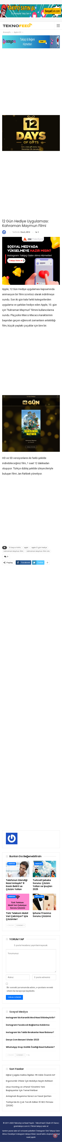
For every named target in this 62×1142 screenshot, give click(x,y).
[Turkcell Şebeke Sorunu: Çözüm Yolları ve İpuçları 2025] (44, 869)
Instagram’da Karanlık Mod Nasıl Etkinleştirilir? (30, 1017)
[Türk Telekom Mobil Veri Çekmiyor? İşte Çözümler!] (17, 902)
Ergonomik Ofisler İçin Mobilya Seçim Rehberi (29, 1080)
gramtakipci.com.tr (21, 1126)
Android (11, 864)
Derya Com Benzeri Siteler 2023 (22, 1039)
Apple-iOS (39, 896)
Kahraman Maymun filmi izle (38, 551)
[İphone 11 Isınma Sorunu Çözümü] (44, 902)
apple (26, 547)
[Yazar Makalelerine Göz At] (4, 232)
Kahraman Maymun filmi (13, 551)
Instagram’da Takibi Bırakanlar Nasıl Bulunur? (30, 1032)
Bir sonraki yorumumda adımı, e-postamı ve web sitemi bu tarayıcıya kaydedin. (30, 989)
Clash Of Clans (52, 1123)
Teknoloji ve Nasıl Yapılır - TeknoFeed (29, 1123)
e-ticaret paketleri (28, 1131)
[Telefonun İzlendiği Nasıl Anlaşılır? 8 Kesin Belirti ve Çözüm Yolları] (17, 869)
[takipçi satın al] (31, 11)
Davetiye (11, 1134)
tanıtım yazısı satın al (10, 1131)
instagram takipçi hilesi (26, 1134)
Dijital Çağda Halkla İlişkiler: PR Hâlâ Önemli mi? (30, 1075)
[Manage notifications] (55, 1135)
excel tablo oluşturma (46, 1134)
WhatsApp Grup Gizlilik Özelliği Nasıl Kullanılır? (30, 1047)
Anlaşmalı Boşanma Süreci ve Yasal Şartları (28, 1096)
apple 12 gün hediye (39, 547)
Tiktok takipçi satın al (39, 1126)
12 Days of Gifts (15, 547)
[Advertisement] (31, 82)
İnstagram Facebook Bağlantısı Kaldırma (27, 1024)
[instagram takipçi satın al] (31, 260)
